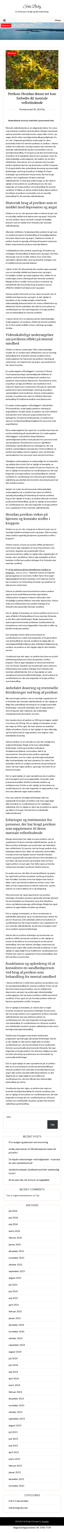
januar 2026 (15, 1244)
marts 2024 (14, 1385)
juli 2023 (13, 1432)
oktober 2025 (15, 1264)
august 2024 (15, 1351)
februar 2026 (15, 1237)
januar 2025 (15, 1318)
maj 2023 (13, 1445)
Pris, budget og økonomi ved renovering (28, 1142)
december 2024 (16, 1324)
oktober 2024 (15, 1338)
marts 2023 (14, 1459)
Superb (45, 1521)
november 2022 (16, 1485)
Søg (8, 1117)
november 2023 (16, 1405)
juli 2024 (13, 1358)
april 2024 (14, 1378)
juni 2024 (13, 1365)
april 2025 (14, 1304)
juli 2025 (13, 1284)
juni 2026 (13, 1217)
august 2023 (15, 1425)
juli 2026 (13, 1211)
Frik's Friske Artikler (19, 1501)
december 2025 (16, 1251)
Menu (58, 20)
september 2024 (17, 1345)
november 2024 (16, 1331)
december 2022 (16, 1479)
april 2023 (14, 1452)
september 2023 (17, 1418)
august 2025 (15, 1278)
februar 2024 (15, 1392)
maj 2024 (13, 1371)
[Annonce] (32, 88)
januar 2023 (15, 1472)
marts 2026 (14, 1231)
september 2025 (17, 1271)
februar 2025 (15, 1311)
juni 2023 (13, 1438)
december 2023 (16, 1398)
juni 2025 (13, 1291)
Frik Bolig (32, 6)
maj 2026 (13, 1224)
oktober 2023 (15, 1412)
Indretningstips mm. (18, 1507)
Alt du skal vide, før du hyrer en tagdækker (29, 1180)
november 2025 (16, 1257)
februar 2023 (15, 1465)
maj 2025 (13, 1298)
